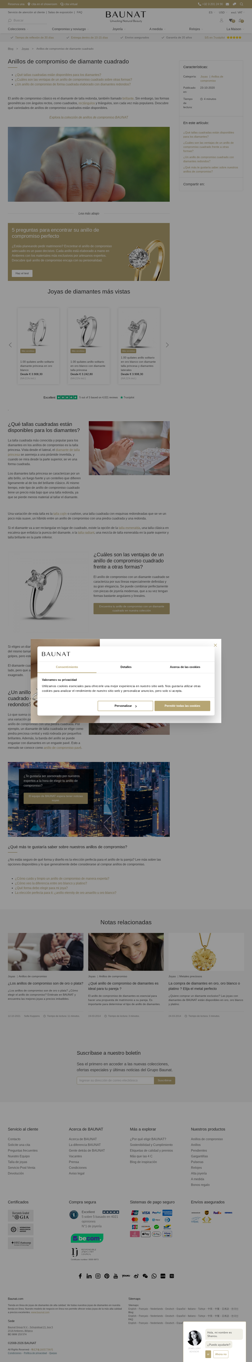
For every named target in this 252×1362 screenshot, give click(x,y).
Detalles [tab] (126, 667)
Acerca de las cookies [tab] (185, 667)
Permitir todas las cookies (182, 706)
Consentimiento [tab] (67, 667)
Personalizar (123, 706)
